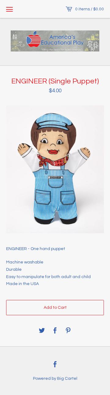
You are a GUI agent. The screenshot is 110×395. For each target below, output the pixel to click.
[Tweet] (42, 330)
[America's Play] (55, 40)
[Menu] (9, 9)
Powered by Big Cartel (55, 378)
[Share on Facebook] (55, 330)
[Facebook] (55, 365)
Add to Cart (55, 307)
